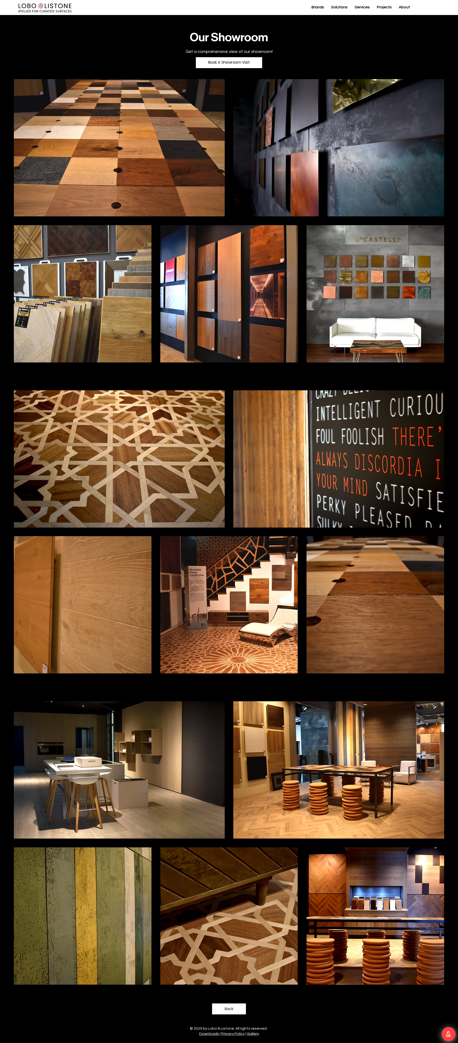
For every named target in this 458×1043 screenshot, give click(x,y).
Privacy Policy (233, 1034)
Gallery (253, 1034)
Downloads (209, 1034)
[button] (229, 62)
